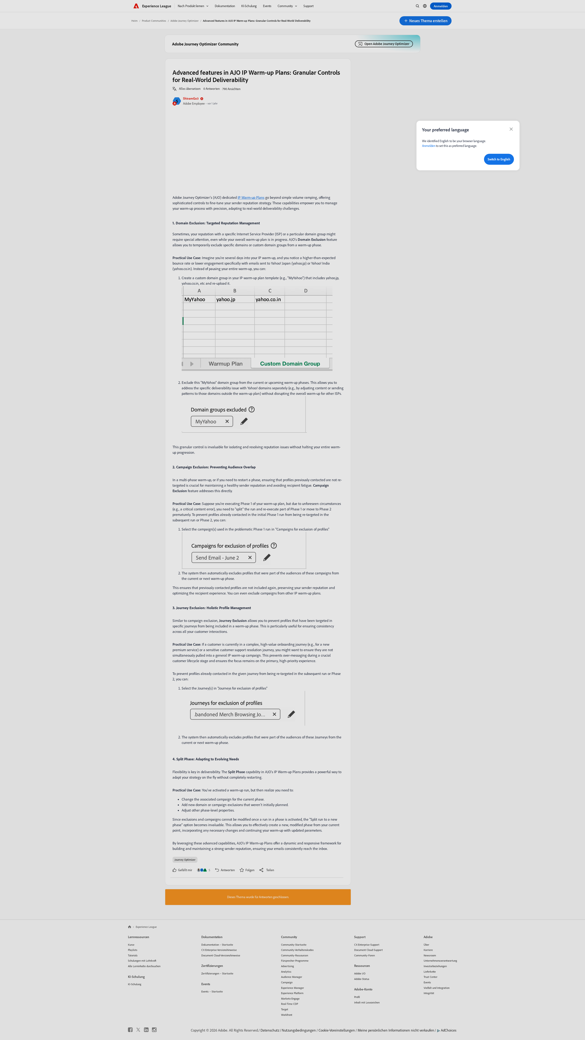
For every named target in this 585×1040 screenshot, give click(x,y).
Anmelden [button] (428, 146)
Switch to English (499, 159)
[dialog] (468, 145)
